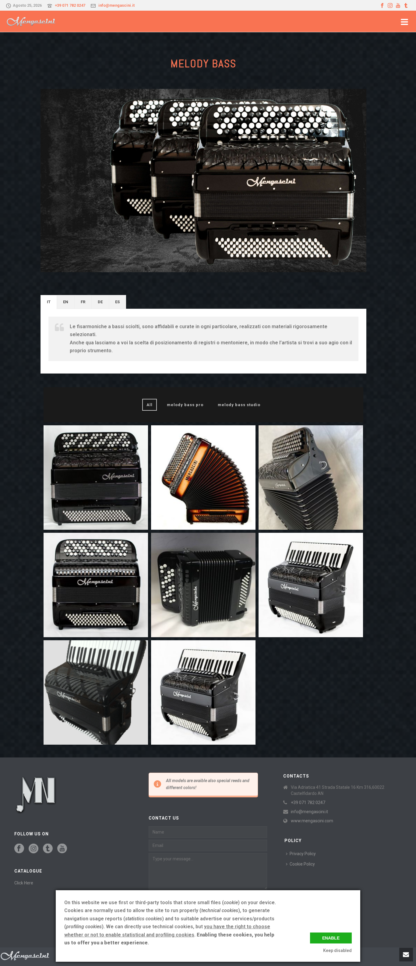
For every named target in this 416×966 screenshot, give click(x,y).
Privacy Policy (303, 853)
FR (83, 302)
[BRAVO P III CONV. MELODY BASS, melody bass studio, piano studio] (96, 692)
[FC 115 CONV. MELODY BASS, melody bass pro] (96, 477)
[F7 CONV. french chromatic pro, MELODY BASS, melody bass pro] (203, 477)
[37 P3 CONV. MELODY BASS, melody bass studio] (311, 585)
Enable (331, 938)
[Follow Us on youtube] (62, 849)
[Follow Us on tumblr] (48, 849)
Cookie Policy (302, 864)
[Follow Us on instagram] (33, 849)
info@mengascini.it (116, 5)
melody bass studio (239, 404)
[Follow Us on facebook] (19, 849)
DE (100, 302)
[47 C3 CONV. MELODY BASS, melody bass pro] (311, 477)
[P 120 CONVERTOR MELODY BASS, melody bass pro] (203, 692)
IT (49, 302)
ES (117, 302)
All (149, 404)
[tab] (49, 302)
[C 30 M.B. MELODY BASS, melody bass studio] (203, 585)
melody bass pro (185, 404)
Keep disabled (337, 950)
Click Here (23, 882)
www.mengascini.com (312, 820)
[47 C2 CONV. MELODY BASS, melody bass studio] (96, 585)
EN (65, 302)
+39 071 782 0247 (70, 5)
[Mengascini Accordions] (25, 955)
